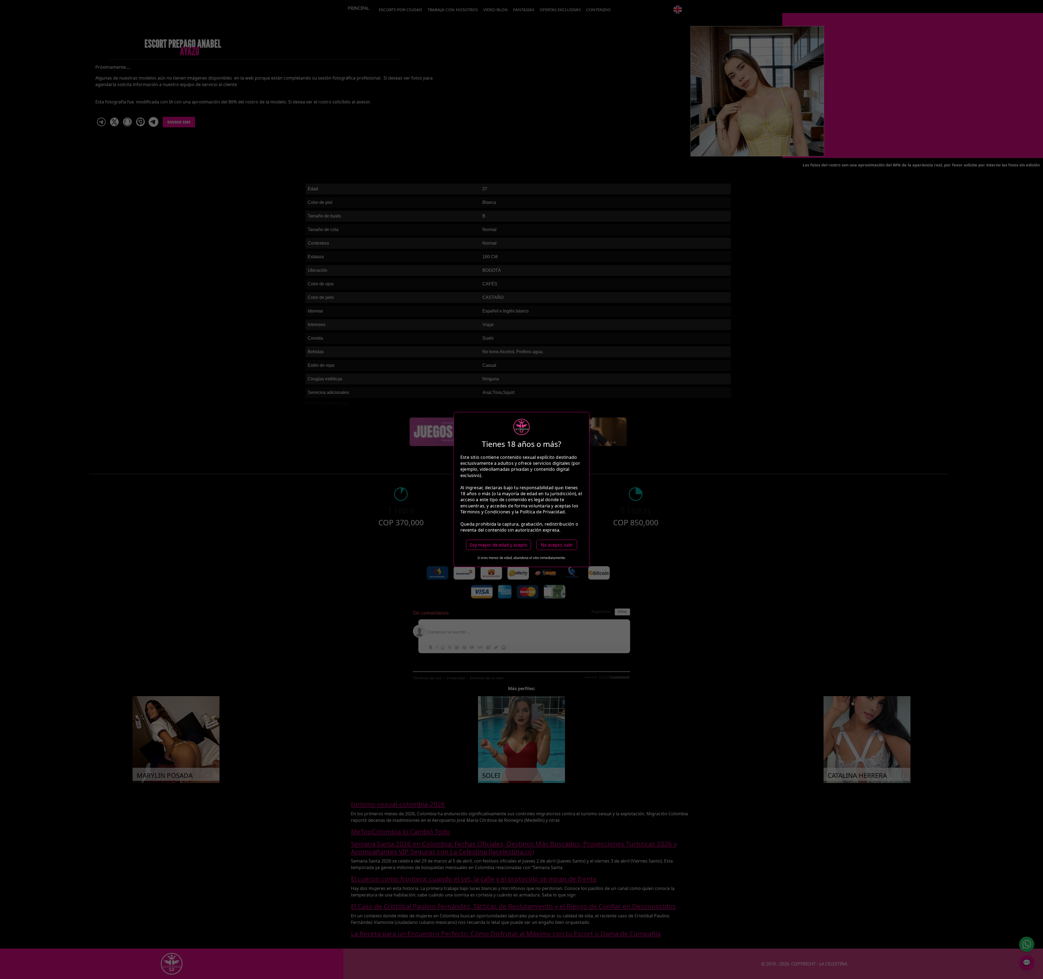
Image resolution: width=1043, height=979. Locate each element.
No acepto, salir (557, 545)
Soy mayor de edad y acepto (498, 545)
